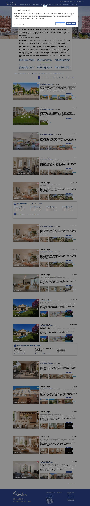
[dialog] (45, 17)
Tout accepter (71, 23)
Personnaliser (60, 24)
